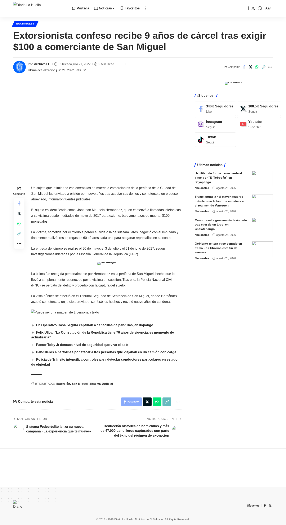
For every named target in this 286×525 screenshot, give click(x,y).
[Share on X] (250, 67)
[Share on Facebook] (244, 67)
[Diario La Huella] (39, 8)
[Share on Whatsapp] (257, 67)
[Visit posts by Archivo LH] (19, 67)
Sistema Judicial (101, 383)
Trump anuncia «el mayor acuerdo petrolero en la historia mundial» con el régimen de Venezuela (221, 201)
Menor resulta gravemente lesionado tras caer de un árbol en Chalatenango (221, 224)
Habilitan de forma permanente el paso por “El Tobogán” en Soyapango (218, 177)
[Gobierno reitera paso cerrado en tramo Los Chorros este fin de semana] (262, 249)
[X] (253, 8)
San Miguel (80, 383)
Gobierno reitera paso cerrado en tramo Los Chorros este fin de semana (218, 248)
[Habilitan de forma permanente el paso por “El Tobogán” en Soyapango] (262, 179)
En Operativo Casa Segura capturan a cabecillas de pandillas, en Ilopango (94, 325)
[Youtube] (259, 124)
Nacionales (25, 23)
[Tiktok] (215, 139)
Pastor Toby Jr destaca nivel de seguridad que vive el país (82, 345)
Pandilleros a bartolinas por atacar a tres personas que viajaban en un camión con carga (106, 352)
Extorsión (63, 383)
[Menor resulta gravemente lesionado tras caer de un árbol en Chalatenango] (262, 225)
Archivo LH (42, 64)
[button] (145, 8)
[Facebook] (248, 8)
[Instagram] (215, 124)
